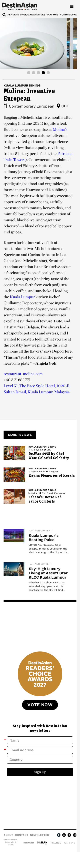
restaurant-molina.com (23, 373)
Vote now (40, 704)
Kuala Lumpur (22, 296)
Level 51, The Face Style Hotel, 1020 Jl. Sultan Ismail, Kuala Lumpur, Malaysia (37, 388)
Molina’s (60, 129)
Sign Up (40, 772)
